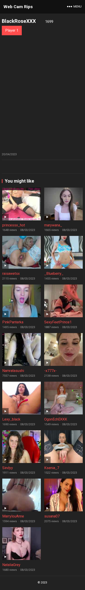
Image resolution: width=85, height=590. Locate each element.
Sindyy (7, 468)
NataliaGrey (11, 565)
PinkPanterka (12, 322)
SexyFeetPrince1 (58, 322)
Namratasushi (13, 371)
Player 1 (11, 30)
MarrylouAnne (13, 516)
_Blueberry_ (53, 273)
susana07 (52, 516)
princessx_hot (13, 225)
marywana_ (53, 225)
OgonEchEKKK (55, 419)
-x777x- (50, 371)
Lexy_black (11, 419)
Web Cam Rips (18, 6)
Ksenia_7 (51, 468)
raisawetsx (11, 273)
